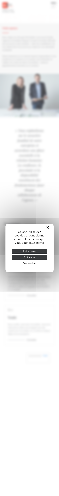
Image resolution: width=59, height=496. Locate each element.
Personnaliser (29, 263)
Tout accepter (29, 251)
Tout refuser (30, 257)
